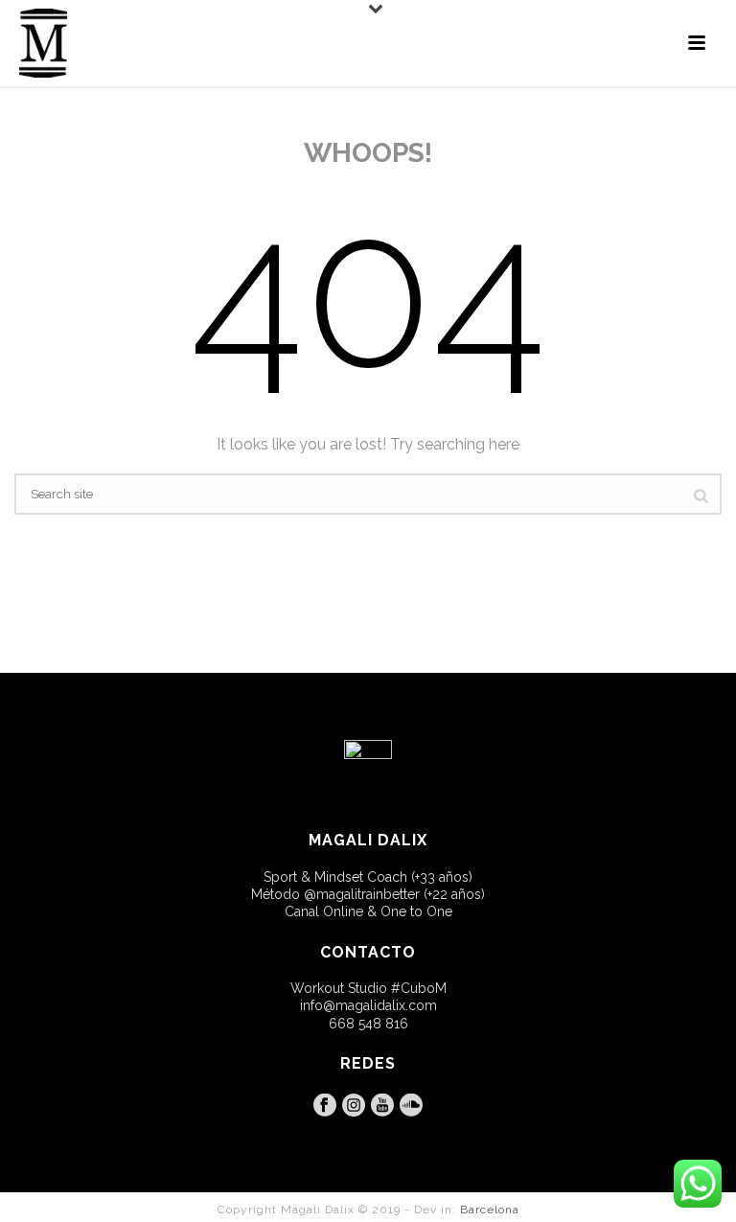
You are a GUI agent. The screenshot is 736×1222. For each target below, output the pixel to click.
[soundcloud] (411, 1106)
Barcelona (489, 1209)
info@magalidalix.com (368, 1005)
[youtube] (382, 1106)
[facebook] (324, 1106)
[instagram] (353, 1106)
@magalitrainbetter (362, 894)
